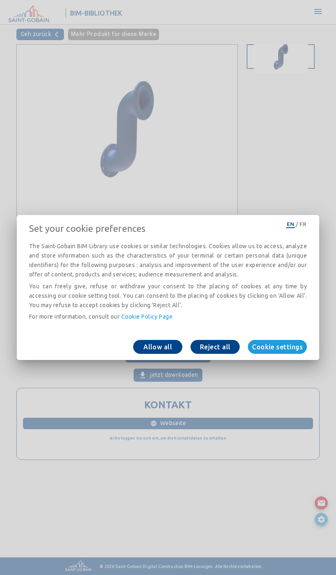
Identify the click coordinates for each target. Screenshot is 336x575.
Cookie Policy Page (147, 316)
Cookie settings (277, 347)
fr (303, 224)
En (290, 224)
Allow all (157, 347)
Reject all (215, 347)
